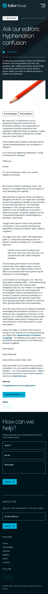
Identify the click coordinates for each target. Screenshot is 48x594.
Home (5, 543)
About (5, 558)
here (40, 371)
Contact (6, 562)
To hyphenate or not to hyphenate (19, 385)
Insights (6, 555)
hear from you (19, 376)
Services (6, 551)
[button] (5, 406)
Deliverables (8, 547)
